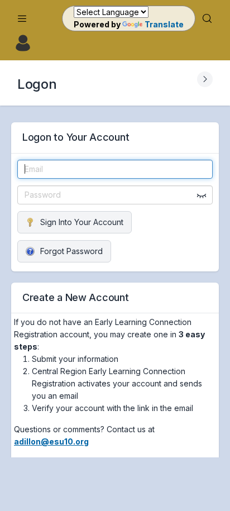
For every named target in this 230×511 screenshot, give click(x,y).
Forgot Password (71, 251)
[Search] (207, 18)
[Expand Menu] (22, 18)
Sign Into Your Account (81, 222)
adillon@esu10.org (51, 441)
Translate (164, 24)
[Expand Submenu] (205, 79)
